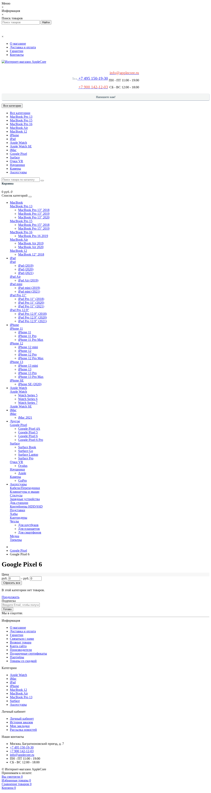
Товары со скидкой (23, 661)
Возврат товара (20, 642)
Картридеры (18, 517)
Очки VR (16, 161)
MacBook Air (19, 128)
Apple (22, 473)
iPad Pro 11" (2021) (31, 306)
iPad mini (16, 284)
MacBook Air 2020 (30, 247)
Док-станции (19, 503)
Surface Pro (25, 458)
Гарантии (16, 51)
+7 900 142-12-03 (22, 751)
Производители (21, 650)
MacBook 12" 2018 (31, 254)
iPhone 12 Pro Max (30, 358)
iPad (13, 139)
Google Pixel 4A (29, 428)
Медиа (14, 536)
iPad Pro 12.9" (19, 310)
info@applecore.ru (22, 755)
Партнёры (17, 657)
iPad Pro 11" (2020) (31, 302)
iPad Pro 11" (18, 295)
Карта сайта (18, 646)
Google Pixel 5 (28, 432)
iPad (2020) (25, 269)
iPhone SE (17, 380)
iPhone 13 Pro (27, 373)
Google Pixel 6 (28, 436)
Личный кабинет (22, 718)
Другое (15, 421)
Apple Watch (18, 142)
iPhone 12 (16, 343)
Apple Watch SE (21, 146)
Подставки (17, 510)
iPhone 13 (16, 362)
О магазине (18, 43)
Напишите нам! (106, 97)
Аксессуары (18, 172)
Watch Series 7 (28, 402)
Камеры (15, 168)
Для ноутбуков (28, 525)
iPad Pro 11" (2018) (31, 299)
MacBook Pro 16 (21, 124)
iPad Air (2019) (28, 280)
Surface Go (25, 451)
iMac (13, 150)
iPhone (14, 135)
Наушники (17, 165)
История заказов (21, 722)
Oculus (22, 465)
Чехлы (14, 521)
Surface (15, 157)
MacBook (16, 202)
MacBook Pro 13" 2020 (33, 217)
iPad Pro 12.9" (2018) (32, 313)
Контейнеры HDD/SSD (26, 506)
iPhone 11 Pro (27, 336)
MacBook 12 (18, 131)
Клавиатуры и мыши (24, 491)
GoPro (22, 480)
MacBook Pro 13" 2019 (33, 213)
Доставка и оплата (23, 47)
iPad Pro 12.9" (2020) (32, 317)
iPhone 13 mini (28, 365)
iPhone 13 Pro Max (30, 376)
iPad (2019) (25, 265)
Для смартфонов (29, 532)
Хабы (14, 514)
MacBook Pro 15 (21, 120)
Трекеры (16, 540)
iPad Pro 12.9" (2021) (32, 321)
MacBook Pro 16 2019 (33, 236)
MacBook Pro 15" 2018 (33, 225)
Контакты (17, 54)
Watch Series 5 (28, 395)
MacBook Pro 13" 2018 (33, 210)
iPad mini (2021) (29, 291)
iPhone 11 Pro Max (30, 339)
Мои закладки (20, 726)
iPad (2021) (25, 273)
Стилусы (16, 495)
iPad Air (15, 276)
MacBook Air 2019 (30, 243)
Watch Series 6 (28, 399)
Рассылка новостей (23, 729)
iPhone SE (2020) (29, 384)
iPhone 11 (16, 328)
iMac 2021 (25, 417)
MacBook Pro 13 (21, 116)
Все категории (20, 113)
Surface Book (27, 447)
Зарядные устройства (25, 499)
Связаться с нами (22, 638)
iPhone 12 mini (28, 347)
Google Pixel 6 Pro (30, 439)
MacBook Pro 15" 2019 (33, 228)
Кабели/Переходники (25, 488)
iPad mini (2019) (29, 288)
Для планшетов (29, 528)
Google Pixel (18, 153)
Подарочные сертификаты (28, 653)
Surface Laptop (28, 454)
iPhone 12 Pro (27, 354)
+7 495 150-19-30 (92, 78)
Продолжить (10, 597)
